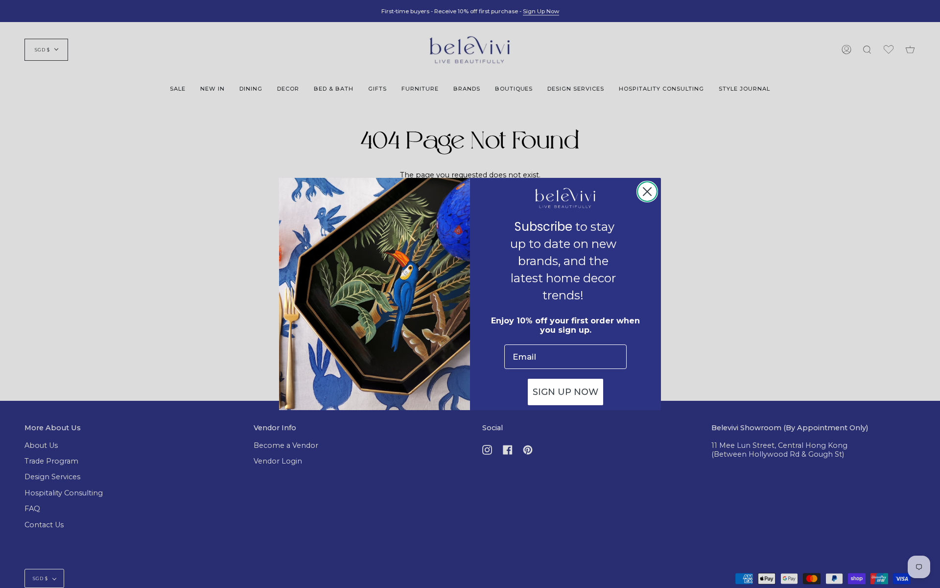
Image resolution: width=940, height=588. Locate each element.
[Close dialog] (647, 191)
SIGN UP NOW (565, 392)
